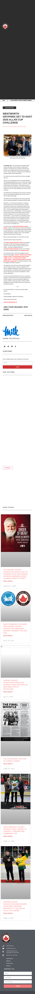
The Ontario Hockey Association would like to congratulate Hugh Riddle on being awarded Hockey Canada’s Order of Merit (15, 574)
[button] (32, 26)
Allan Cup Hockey (17, 259)
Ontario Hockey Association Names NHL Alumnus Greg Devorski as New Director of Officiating (15, 684)
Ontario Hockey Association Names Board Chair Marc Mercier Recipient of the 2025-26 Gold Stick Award (15, 906)
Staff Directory (9, 958)
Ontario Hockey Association (13, 242)
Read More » (8, 581)
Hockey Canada (25, 250)
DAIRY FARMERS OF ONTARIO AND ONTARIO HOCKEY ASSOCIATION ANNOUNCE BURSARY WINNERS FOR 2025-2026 (15, 628)
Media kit (8, 961)
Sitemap (8, 965)
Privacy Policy (9, 963)
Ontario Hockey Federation (12, 248)
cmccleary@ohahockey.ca (10, 302)
